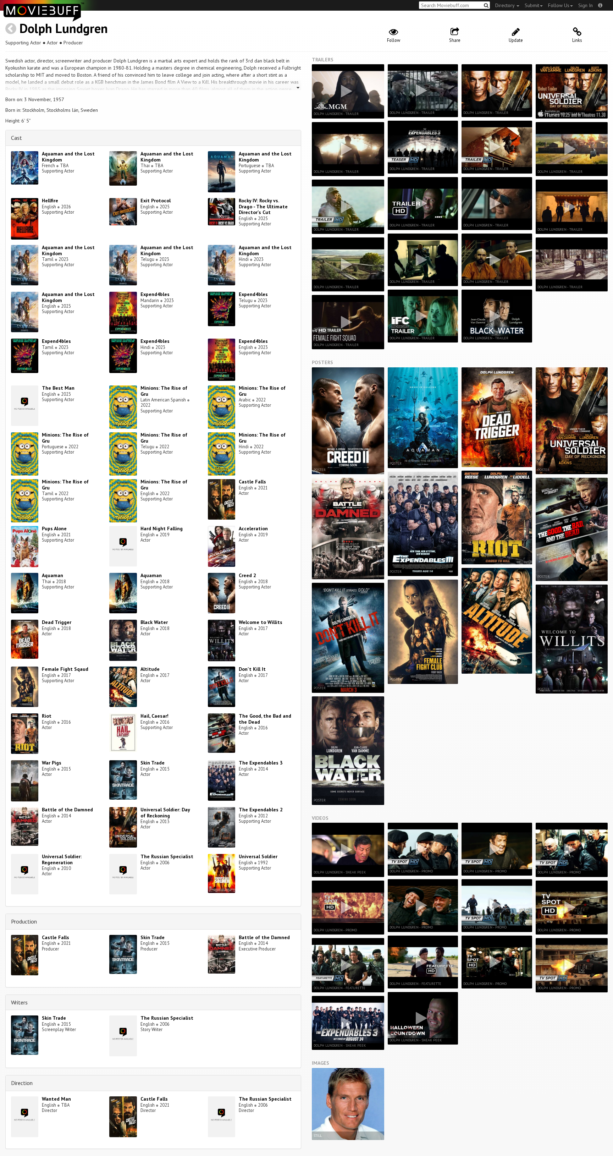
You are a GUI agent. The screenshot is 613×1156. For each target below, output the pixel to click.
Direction (22, 1082)
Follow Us (558, 5)
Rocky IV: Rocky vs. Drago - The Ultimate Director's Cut (263, 206)
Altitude (150, 669)
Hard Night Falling (161, 528)
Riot (46, 716)
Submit (532, 5)
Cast (16, 137)
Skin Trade (152, 763)
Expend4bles (155, 294)
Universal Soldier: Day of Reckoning (165, 812)
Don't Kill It (252, 669)
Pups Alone (54, 528)
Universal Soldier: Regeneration (62, 859)
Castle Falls (252, 481)
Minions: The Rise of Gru (163, 391)
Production (24, 921)
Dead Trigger (56, 622)
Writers (19, 1002)
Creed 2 (247, 575)
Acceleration (253, 528)
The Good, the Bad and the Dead (265, 719)
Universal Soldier (258, 856)
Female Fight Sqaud (65, 669)
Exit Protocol (155, 200)
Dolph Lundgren (64, 28)
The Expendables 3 (261, 763)
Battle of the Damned (67, 809)
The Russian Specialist (166, 856)
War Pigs (51, 763)
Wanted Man (56, 1099)
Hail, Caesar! (154, 716)
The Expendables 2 (261, 809)
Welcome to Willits (260, 622)
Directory (505, 5)
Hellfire (50, 200)
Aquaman (52, 575)
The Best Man (58, 388)
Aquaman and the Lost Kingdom (68, 156)
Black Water (154, 622)
